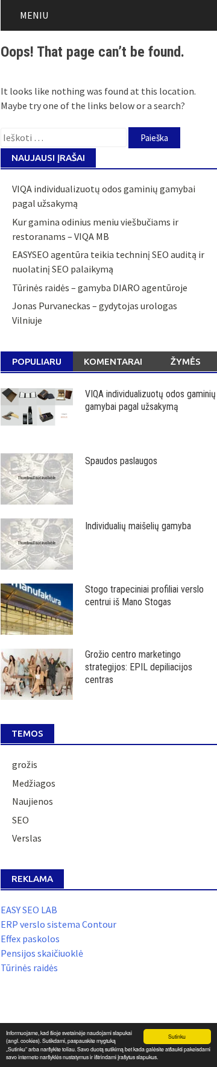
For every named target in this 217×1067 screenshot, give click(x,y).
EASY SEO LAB (29, 910)
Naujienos (32, 801)
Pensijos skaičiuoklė (42, 953)
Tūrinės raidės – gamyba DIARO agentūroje (99, 288)
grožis (24, 764)
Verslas (27, 838)
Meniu (34, 15)
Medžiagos (33, 783)
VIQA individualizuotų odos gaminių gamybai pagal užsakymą (150, 400)
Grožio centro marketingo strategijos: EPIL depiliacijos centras (138, 667)
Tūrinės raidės (29, 968)
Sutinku (177, 1036)
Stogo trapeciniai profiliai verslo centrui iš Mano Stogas (144, 596)
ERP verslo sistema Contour (58, 924)
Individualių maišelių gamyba (138, 526)
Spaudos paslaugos (121, 461)
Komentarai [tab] (113, 361)
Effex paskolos (30, 939)
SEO (20, 820)
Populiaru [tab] (36, 361)
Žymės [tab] (186, 361)
